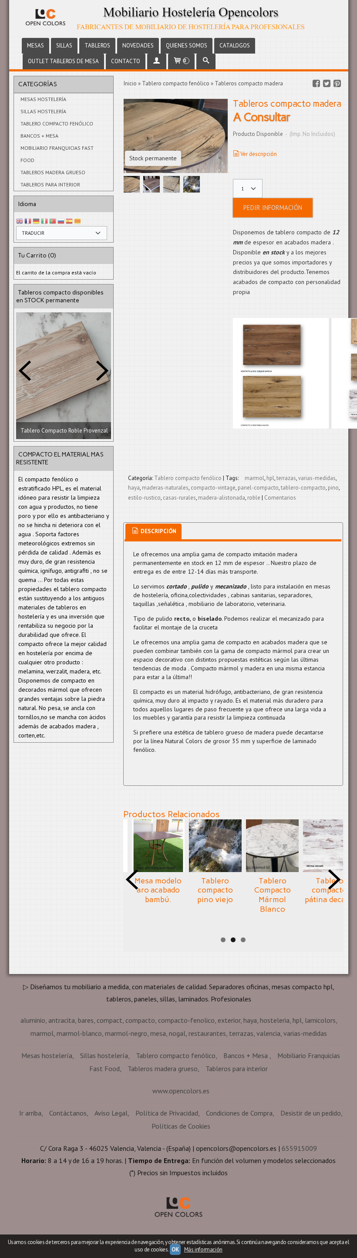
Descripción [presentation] (157, 531)
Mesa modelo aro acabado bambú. (158, 890)
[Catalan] (78, 221)
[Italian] (44, 221)
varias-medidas (317, 478)
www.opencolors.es (180, 1090)
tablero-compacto (303, 487)
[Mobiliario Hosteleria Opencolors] (178, 18)
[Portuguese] (52, 221)
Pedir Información (272, 207)
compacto (140, 1020)
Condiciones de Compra (239, 1113)
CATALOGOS (234, 45)
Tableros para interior (50, 184)
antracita (61, 1020)
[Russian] (60, 221)
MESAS (35, 45)
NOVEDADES (138, 45)
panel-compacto (258, 487)
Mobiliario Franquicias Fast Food (57, 154)
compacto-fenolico (186, 1020)
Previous (25, 371)
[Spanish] (69, 221)
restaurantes (207, 1033)
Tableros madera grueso (52, 172)
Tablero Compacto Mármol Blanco (272, 895)
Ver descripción (258, 154)
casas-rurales (179, 497)
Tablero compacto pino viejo (215, 890)
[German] (36, 221)
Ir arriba (30, 1113)
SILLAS (64, 45)
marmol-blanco (79, 1033)
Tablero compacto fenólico (56, 123)
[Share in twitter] (327, 83)
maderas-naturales (165, 487)
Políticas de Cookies (181, 1126)
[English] (19, 221)
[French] (27, 221)
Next (102, 371)
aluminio (32, 1020)
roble (253, 497)
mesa (158, 1033)
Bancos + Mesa (39, 135)
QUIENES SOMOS (186, 45)
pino (333, 487)
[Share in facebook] (316, 83)
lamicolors (320, 1020)
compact (109, 1020)
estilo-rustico (144, 497)
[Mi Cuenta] (156, 61)
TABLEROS (97, 45)
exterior (229, 1020)
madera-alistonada (221, 497)
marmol (254, 478)
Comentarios (280, 497)
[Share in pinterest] (337, 83)
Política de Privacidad (166, 1113)
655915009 (299, 1148)
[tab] (153, 532)
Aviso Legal (111, 1113)
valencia (268, 1033)
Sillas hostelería (43, 111)
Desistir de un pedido (310, 1113)
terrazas (286, 478)
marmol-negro (126, 1033)
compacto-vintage (213, 487)
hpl (270, 478)
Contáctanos (68, 1113)
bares (86, 1020)
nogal (177, 1033)
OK (175, 1249)
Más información (203, 1249)
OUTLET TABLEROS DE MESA (63, 61)
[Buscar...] (206, 61)
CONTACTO (125, 61)
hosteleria (275, 1020)
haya (134, 487)
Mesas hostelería (43, 99)
